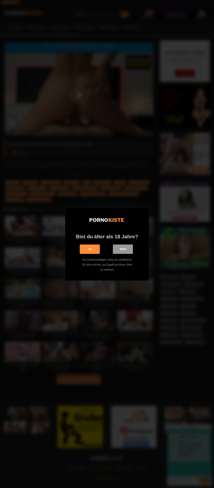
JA (90, 249)
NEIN (123, 249)
